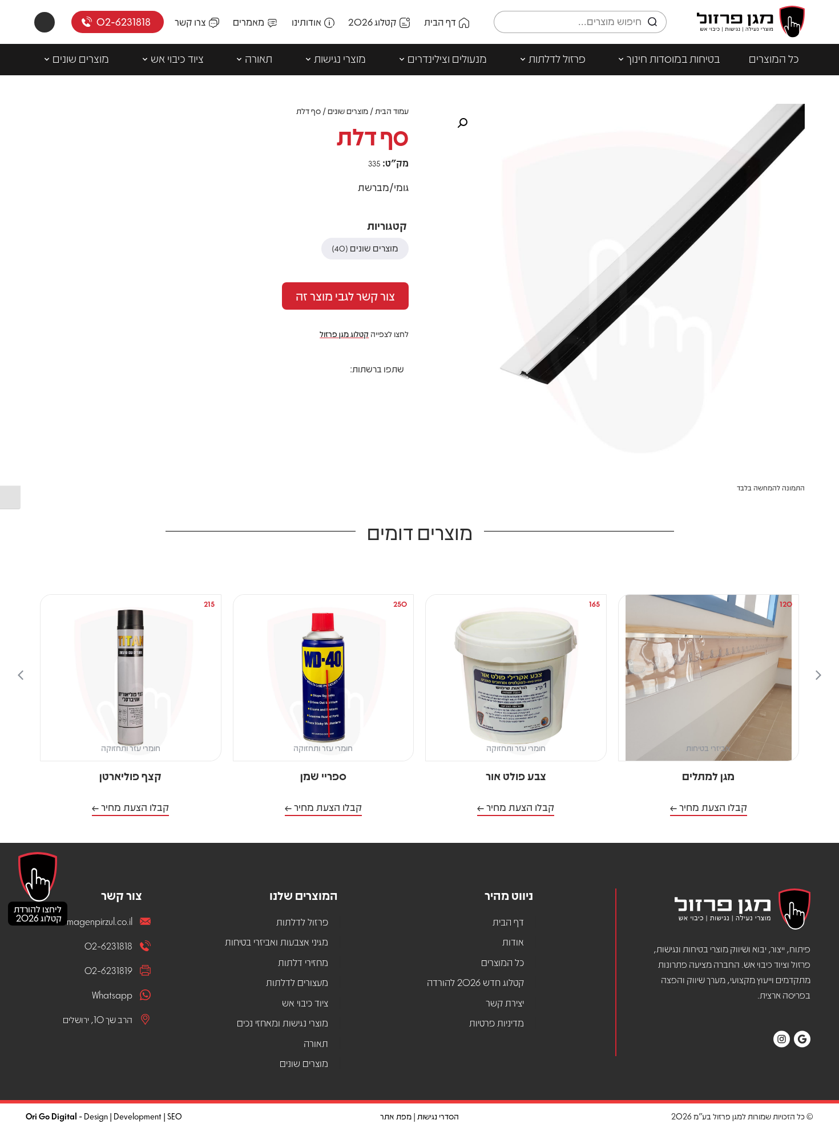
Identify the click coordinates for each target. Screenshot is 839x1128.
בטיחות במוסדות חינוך (673, 58)
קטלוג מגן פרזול (344, 333)
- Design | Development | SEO (104, 1116)
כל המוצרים (774, 58)
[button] (396, 389)
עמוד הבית (392, 110)
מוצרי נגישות (340, 58)
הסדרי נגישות (438, 1116)
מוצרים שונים (81, 58)
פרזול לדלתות (557, 58)
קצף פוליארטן (130, 775)
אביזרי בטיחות (708, 747)
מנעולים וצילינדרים (447, 58)
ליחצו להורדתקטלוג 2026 (38, 913)
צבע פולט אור (516, 775)
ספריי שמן (323, 775)
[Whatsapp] (44, 22)
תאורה (258, 58)
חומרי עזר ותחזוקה (516, 747)
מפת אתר (396, 1116)
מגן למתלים (708, 775)
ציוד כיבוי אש (177, 58)
